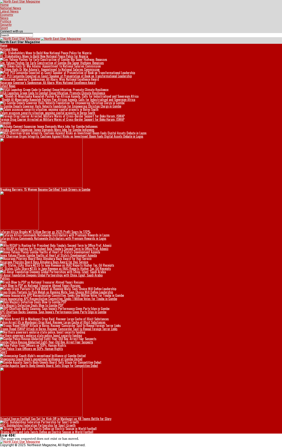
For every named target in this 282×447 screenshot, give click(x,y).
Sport (4, 28)
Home (4, 5)
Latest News (9, 11)
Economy (6, 15)
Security (6, 25)
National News (10, 8)
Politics (5, 21)
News (4, 18)
